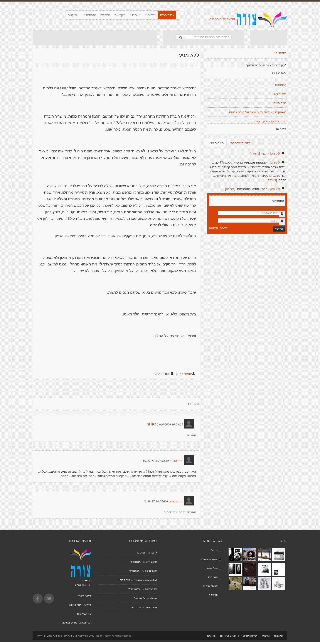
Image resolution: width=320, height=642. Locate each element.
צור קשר (73, 15)
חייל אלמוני (211, 568)
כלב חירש (280, 94)
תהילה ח (213, 595)
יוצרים (135, 15)
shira (152, 424)
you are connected (146, 580)
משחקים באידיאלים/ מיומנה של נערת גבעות (257, 112)
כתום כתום (176, 501)
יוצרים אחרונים (228, 635)
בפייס (78, 584)
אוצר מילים (151, 570)
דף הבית (278, 635)
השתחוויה (151, 607)
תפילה (153, 598)
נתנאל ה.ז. (185, 374)
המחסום (280, 85)
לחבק (154, 552)
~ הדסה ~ (176, 460)
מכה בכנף (279, 103)
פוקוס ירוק (151, 561)
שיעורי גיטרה (84, 595)
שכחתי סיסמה (218, 228)
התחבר (279, 228)
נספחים (90, 15)
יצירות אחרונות (249, 635)
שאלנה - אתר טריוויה (80, 604)
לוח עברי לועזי (83, 613)
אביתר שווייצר (210, 586)
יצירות (151, 15)
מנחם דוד (135, 561)
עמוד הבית (167, 15)
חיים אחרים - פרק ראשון (270, 121)
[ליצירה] (275, 153)
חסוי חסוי (212, 577)
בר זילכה (213, 550)
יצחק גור (140, 552)
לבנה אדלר (134, 589)
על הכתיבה (151, 589)
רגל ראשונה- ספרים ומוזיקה (76, 622)
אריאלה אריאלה (209, 559)
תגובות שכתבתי (240, 143)
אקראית (120, 15)
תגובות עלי (217, 143)
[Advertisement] (95, 37)
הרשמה (105, 15)
